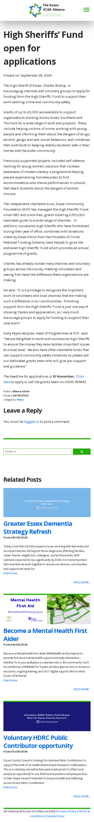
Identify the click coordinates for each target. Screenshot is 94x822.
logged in (31, 421)
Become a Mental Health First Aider (45, 634)
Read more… (10, 573)
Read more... (82, 582)
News (20, 399)
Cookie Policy (56, 816)
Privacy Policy (66, 811)
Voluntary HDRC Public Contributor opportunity (38, 741)
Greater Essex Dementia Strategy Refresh (37, 527)
